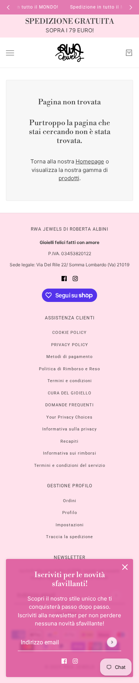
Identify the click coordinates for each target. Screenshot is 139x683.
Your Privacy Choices (69, 417)
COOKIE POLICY (69, 332)
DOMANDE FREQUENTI (69, 405)
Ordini (69, 500)
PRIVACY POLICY (69, 344)
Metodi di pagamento (69, 356)
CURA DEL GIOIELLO (70, 393)
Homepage (90, 161)
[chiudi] (125, 567)
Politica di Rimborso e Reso (69, 369)
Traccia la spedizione (69, 536)
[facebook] (64, 661)
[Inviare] (112, 642)
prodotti (69, 178)
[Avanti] (131, 7)
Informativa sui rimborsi (69, 453)
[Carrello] (129, 53)
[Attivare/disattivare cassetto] (10, 53)
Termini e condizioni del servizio (69, 465)
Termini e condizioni (69, 380)
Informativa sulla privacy (69, 429)
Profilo (69, 512)
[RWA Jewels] (69, 52)
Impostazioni (70, 525)
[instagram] (75, 661)
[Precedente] (8, 7)
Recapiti (69, 441)
